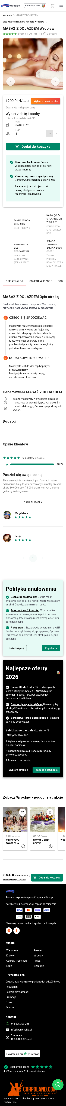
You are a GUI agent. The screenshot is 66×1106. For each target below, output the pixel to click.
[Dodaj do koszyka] (22, 812)
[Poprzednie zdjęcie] (10, 81)
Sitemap (10, 1007)
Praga (37, 960)
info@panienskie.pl (21, 1029)
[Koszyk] (52, 5)
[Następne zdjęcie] (55, 81)
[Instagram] (9, 930)
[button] (8, 125)
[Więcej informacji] (23, 846)
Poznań (38, 950)
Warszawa (12, 950)
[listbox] (33, 399)
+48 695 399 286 (20, 1023)
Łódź (9, 965)
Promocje (11, 997)
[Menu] (61, 5)
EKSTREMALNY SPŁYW (41, 841)
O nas (9, 1002)
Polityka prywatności (17, 991)
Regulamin (12, 986)
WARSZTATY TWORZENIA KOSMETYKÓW (13, 842)
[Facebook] (16, 930)
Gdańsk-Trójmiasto (16, 960)
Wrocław (7, 15)
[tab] (14, 281)
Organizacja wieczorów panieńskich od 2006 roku (33, 981)
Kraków (10, 955)
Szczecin (39, 965)
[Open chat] (58, 1084)
